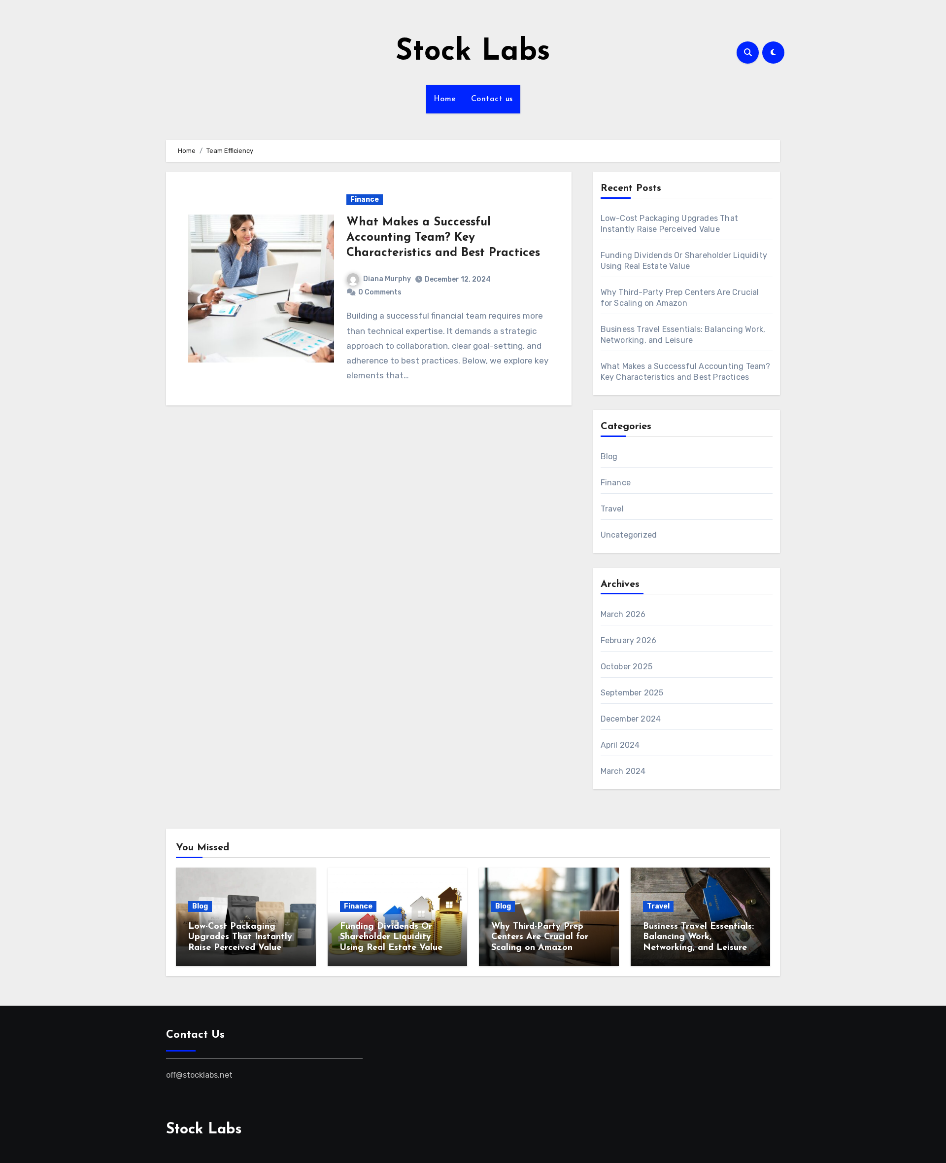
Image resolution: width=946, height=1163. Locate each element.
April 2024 (620, 745)
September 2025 (632, 692)
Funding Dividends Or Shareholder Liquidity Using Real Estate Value (391, 937)
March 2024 (623, 771)
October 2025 (626, 666)
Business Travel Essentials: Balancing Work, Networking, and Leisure (698, 937)
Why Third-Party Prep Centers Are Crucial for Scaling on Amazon (539, 937)
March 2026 (623, 614)
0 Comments (380, 292)
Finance (364, 199)
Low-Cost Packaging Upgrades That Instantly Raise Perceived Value (240, 937)
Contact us (492, 99)
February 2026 (629, 640)
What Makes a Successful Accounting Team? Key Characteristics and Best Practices (443, 238)
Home (445, 99)
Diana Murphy (387, 279)
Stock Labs (473, 52)
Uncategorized (629, 535)
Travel (612, 508)
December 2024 (631, 719)
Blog (609, 456)
